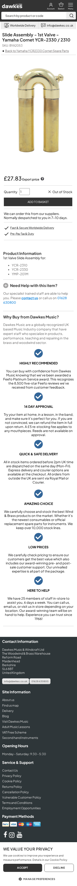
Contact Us (10, 770)
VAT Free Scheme (14, 732)
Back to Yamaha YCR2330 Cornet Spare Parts (37, 51)
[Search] (71, 15)
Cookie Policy (12, 781)
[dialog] (38, 864)
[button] (38, 878)
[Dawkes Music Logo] (11, 5)
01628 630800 (40, 681)
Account (51, 8)
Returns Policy (12, 786)
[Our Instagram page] (12, 837)
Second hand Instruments (20, 738)
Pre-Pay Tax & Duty (22, 233)
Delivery (8, 711)
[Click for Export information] (42, 179)
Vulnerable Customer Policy (21, 797)
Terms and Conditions (17, 803)
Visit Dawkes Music (15, 721)
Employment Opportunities (21, 808)
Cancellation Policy (15, 792)
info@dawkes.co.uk (15, 681)
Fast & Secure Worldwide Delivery (32, 227)
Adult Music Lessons (16, 727)
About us (8, 700)
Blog (5, 716)
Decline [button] (59, 867)
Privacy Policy (11, 776)
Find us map (10, 705)
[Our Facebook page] (5, 837)
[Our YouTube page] (19, 837)
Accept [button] (22, 867)
